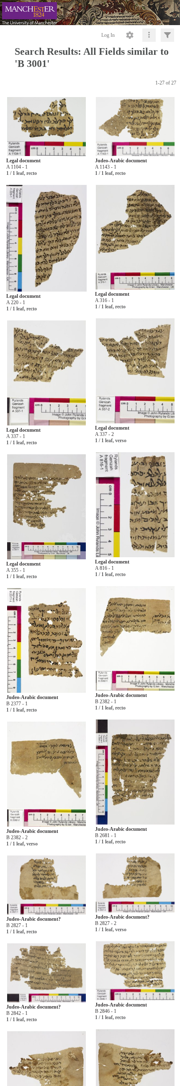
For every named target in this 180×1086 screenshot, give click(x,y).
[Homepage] (90, 12)
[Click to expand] (167, 35)
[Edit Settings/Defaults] (130, 35)
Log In (108, 35)
